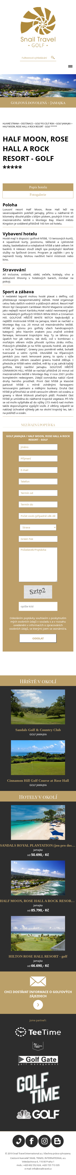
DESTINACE (27, 123)
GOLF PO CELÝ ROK (44, 123)
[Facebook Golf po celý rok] (31, 1146)
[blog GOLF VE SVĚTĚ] (57, 1146)
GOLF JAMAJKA (63, 123)
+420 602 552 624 (32, 1165)
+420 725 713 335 (51, 1165)
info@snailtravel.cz (42, 1168)
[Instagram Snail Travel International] (44, 1146)
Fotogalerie (38, 194)
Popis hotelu (38, 187)
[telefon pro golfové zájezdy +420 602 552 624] (19, 1146)
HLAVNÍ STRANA (11, 123)
